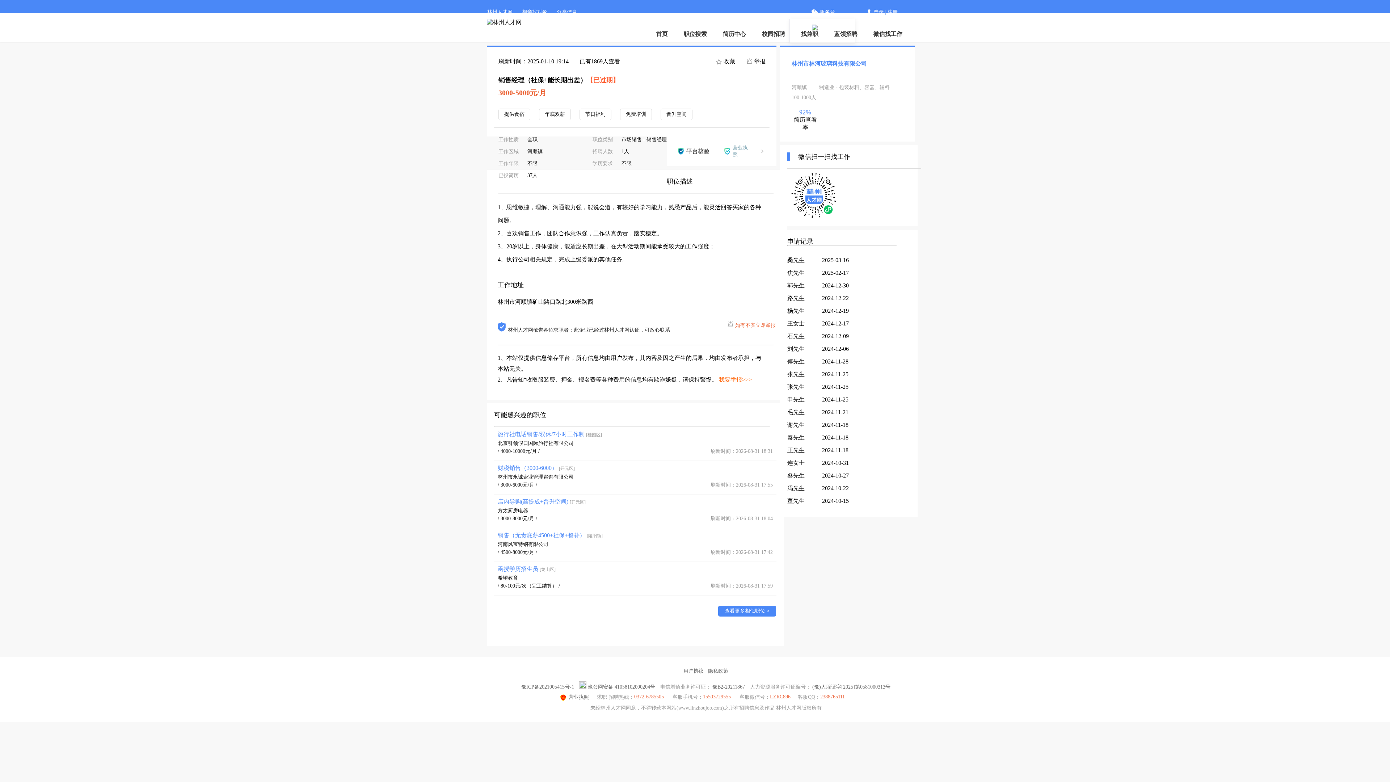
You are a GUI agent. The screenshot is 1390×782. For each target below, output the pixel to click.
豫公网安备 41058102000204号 (621, 687)
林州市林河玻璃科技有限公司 (829, 63)
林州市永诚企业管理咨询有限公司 (536, 477)
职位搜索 (695, 34)
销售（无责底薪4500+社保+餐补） (550, 535)
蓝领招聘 (846, 34)
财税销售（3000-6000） (536, 468)
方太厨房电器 (513, 510)
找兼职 (809, 34)
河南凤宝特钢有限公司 (523, 544)
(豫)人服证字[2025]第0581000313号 (851, 687)
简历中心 (734, 34)
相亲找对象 (534, 12)
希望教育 (508, 578)
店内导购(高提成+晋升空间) (542, 502)
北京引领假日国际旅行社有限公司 (536, 443)
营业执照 (579, 697)
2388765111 (832, 696)
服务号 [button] (827, 12)
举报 (759, 61)
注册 (893, 12)
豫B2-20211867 (728, 687)
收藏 (728, 61)
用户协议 (693, 671)
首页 (662, 34)
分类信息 (567, 12)
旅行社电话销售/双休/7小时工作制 (550, 434)
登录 (878, 12)
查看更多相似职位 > (747, 611)
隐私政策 (718, 671)
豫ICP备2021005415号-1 (547, 687)
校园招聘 (773, 34)
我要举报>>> (735, 380)
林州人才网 (500, 12)
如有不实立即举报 (755, 325)
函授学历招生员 (527, 569)
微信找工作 (887, 34)
